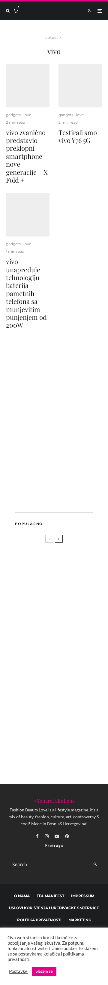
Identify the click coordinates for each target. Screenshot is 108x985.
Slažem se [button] (44, 971)
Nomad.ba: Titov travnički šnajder (66, 623)
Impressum (82, 896)
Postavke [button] (18, 971)
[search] (95, 864)
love (27, 115)
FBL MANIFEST (50, 896)
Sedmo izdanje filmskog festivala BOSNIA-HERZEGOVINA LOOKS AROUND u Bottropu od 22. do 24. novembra (64, 655)
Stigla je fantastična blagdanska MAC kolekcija (66, 716)
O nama (22, 896)
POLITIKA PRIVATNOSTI (39, 920)
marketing (79, 920)
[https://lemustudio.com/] (57, 499)
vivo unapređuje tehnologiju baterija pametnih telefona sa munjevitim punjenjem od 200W (26, 293)
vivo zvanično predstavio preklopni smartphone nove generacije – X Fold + (27, 156)
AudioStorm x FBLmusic (39, 601)
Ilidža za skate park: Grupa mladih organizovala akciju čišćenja (60, 746)
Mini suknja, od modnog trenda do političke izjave (65, 687)
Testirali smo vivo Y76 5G (77, 136)
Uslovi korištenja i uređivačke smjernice (54, 908)
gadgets (13, 115)
